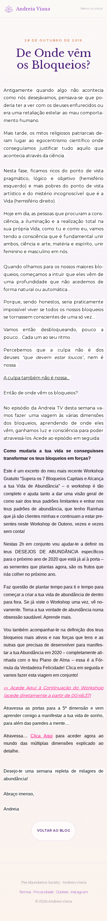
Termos (25, 892)
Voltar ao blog (53, 831)
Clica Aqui (41, 736)
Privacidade (43, 892)
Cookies (62, 892)
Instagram (79, 892)
